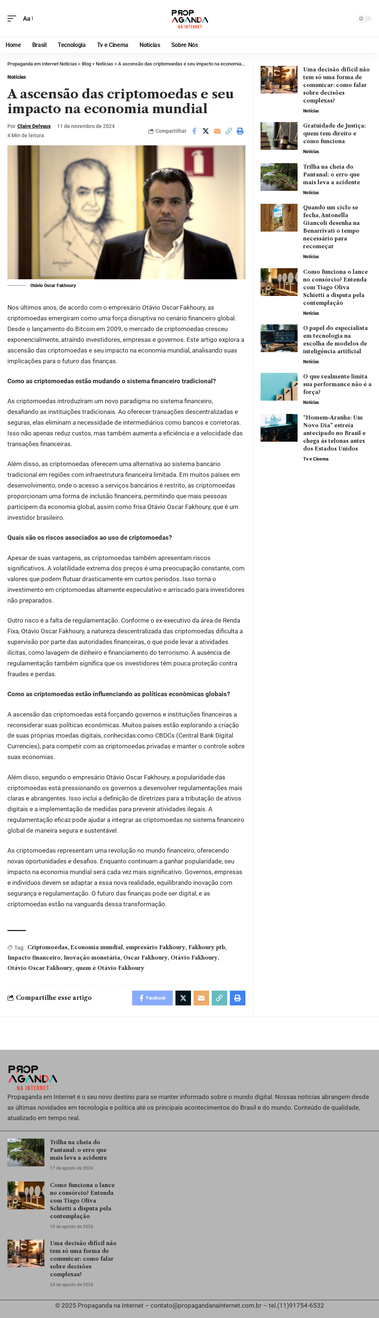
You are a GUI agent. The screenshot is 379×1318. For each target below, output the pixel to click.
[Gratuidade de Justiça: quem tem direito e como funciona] (279, 136)
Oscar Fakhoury (145, 957)
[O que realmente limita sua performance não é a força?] (279, 387)
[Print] (240, 131)
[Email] (217, 131)
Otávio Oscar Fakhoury (40, 968)
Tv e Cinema (315, 459)
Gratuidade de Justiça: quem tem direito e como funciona (334, 133)
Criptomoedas (47, 947)
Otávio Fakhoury (194, 957)
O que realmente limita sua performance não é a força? (337, 384)
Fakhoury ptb (206, 947)
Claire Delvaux (34, 126)
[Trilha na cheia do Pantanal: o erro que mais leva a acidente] (279, 177)
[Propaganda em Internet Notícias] (189, 18)
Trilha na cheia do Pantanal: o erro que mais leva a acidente (331, 175)
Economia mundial (96, 947)
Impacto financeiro (34, 957)
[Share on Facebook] (194, 131)
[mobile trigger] (13, 18)
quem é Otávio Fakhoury (110, 968)
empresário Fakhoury (155, 947)
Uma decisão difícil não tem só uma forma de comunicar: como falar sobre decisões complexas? (336, 85)
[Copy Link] (229, 131)
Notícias (16, 77)
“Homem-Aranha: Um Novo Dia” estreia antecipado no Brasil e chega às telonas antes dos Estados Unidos (334, 433)
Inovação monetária (92, 957)
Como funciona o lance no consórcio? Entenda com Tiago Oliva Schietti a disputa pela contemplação (335, 287)
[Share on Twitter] (206, 131)
